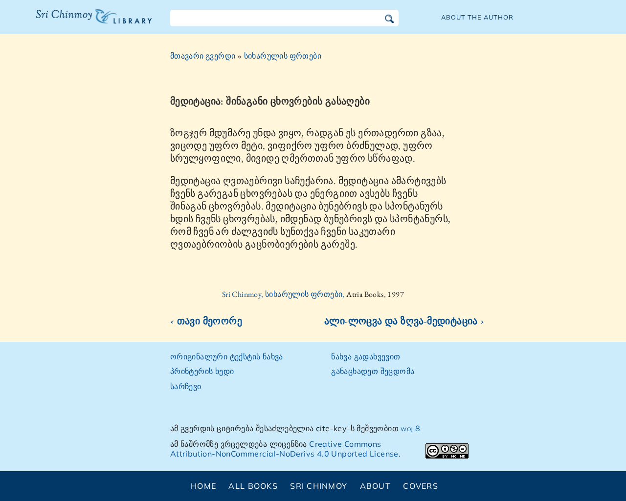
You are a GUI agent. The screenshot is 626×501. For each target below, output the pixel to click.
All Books (253, 486)
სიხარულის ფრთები (282, 56)
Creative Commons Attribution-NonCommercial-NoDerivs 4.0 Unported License (284, 449)
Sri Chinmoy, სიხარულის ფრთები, (284, 294)
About (375, 486)
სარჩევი (185, 386)
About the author (477, 17)
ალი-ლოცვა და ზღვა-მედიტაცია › (404, 320)
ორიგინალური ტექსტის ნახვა (226, 356)
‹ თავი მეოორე (206, 320)
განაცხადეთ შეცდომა (372, 371)
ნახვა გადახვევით (365, 356)
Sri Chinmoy (318, 486)
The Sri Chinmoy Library (74, 22)
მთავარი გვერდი (203, 56)
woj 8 (410, 428)
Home (203, 486)
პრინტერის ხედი (202, 371)
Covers (420, 486)
